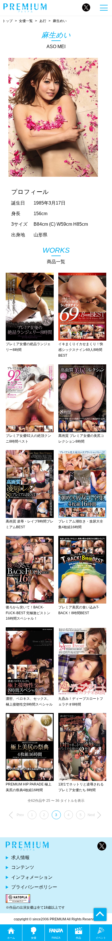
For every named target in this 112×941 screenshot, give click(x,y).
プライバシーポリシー (34, 887)
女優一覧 (26, 21)
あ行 (42, 21)
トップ (7, 21)
